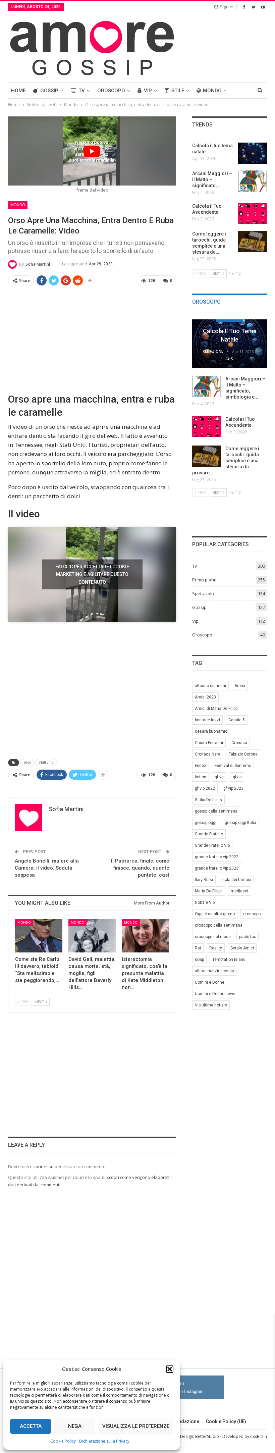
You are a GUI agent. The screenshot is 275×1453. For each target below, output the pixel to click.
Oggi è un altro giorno (215, 914)
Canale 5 (236, 720)
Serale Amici (242, 948)
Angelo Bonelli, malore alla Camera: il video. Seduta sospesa (47, 868)
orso (27, 762)
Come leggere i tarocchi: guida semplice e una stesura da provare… (225, 460)
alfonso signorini (210, 685)
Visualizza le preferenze (135, 1426)
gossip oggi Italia (240, 822)
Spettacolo (203, 593)
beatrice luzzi (207, 720)
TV (81, 91)
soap (199, 959)
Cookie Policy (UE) (226, 1421)
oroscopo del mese (213, 936)
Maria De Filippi (208, 891)
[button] (169, 1369)
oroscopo (252, 914)
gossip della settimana (216, 811)
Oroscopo (111, 91)
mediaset (240, 891)
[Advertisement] (92, 339)
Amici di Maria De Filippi (216, 708)
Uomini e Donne (209, 982)
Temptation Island (228, 959)
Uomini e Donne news (215, 993)
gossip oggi (205, 822)
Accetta (31, 1426)
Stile (177, 91)
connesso (44, 1166)
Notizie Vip (205, 902)
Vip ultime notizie (211, 1005)
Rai (198, 948)
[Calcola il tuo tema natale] (252, 153)
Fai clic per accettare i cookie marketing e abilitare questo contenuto (92, 574)
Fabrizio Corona (243, 754)
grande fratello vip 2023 (216, 868)
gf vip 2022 (205, 788)
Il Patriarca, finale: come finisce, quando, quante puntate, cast (140, 868)
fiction (200, 777)
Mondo (212, 91)
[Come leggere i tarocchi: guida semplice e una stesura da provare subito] (252, 241)
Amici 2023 (205, 697)
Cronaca (239, 742)
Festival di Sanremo (233, 765)
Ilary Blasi (204, 879)
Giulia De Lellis (208, 799)
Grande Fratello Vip (212, 845)
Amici (239, 685)
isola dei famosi (236, 879)
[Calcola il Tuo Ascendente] (252, 213)
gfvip (237, 777)
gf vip (219, 777)
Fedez (200, 765)
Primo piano (204, 580)
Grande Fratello (209, 834)
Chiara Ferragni (209, 742)
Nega (74, 1426)
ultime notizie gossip (214, 971)
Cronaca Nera (207, 754)
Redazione (187, 1421)
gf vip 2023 (233, 788)
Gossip (49, 91)
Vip (148, 91)
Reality (215, 948)
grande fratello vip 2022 (216, 856)
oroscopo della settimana (218, 925)
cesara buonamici (211, 731)
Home (18, 91)
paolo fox (247, 936)
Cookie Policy (63, 1441)
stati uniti (46, 762)
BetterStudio (207, 1436)
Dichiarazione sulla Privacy (104, 1441)
